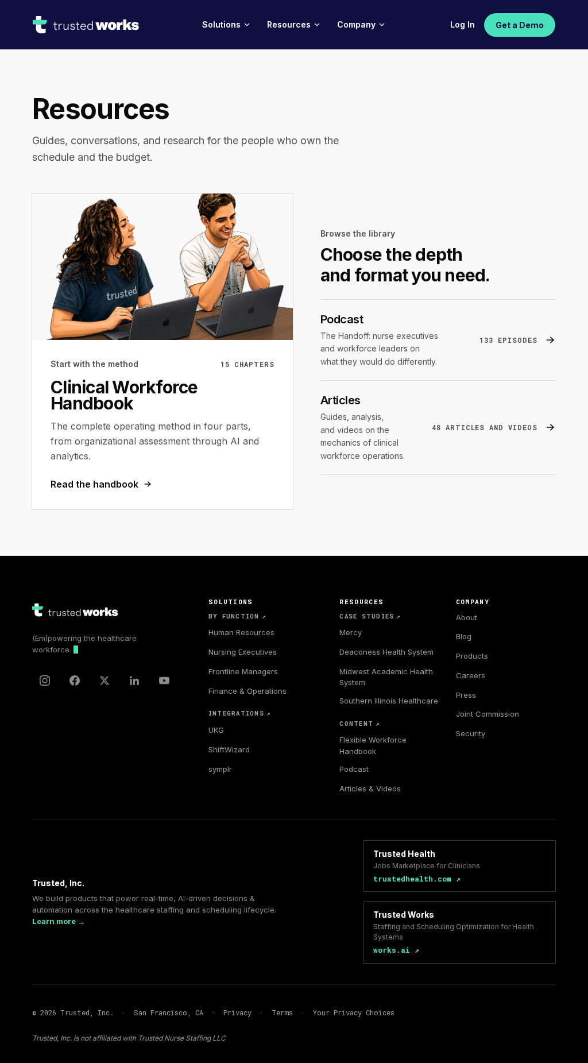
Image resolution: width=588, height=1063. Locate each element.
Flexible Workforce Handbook (373, 745)
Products (472, 655)
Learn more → (58, 921)
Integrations (239, 713)
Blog (463, 636)
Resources (289, 24)
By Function (237, 616)
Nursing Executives (242, 651)
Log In (462, 24)
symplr (220, 769)
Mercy (350, 632)
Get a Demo (520, 25)
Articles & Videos (370, 788)
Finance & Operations (247, 690)
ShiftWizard (229, 749)
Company (356, 24)
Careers (470, 675)
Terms (282, 1012)
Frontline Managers (243, 671)
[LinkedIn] (134, 680)
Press (466, 694)
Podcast (354, 769)
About (466, 617)
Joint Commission (487, 713)
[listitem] (438, 340)
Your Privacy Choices (353, 1012)
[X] (104, 680)
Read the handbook (94, 484)
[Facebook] (74, 680)
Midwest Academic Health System (386, 677)
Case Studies (370, 616)
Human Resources (241, 632)
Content (359, 724)
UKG (216, 730)
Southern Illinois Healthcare (388, 700)
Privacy (237, 1012)
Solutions (221, 24)
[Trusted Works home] (86, 25)
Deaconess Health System (386, 651)
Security (470, 733)
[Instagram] (44, 680)
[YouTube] (164, 680)
